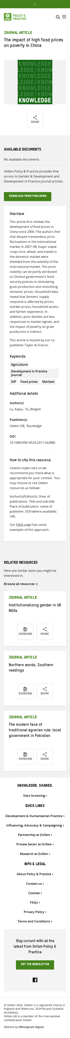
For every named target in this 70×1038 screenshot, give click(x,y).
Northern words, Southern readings (31, 668)
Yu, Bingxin (33, 409)
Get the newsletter (35, 965)
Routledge (34, 426)
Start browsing (34, 795)
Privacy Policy (34, 912)
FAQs (20, 525)
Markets (48, 382)
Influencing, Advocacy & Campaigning (34, 825)
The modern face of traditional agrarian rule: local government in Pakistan (35, 730)
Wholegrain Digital (31, 1027)
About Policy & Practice (34, 874)
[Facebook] (35, 979)
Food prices (29, 382)
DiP (13, 382)
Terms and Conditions (34, 921)
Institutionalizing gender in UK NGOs (35, 608)
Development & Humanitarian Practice (33, 816)
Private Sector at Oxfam (34, 844)
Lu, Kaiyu (16, 409)
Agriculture (19, 364)
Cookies (34, 893)
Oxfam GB (17, 426)
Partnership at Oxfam (34, 835)
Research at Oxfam (34, 854)
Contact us (34, 884)
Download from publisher (27, 196)
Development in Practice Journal (29, 373)
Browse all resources (19, 584)
